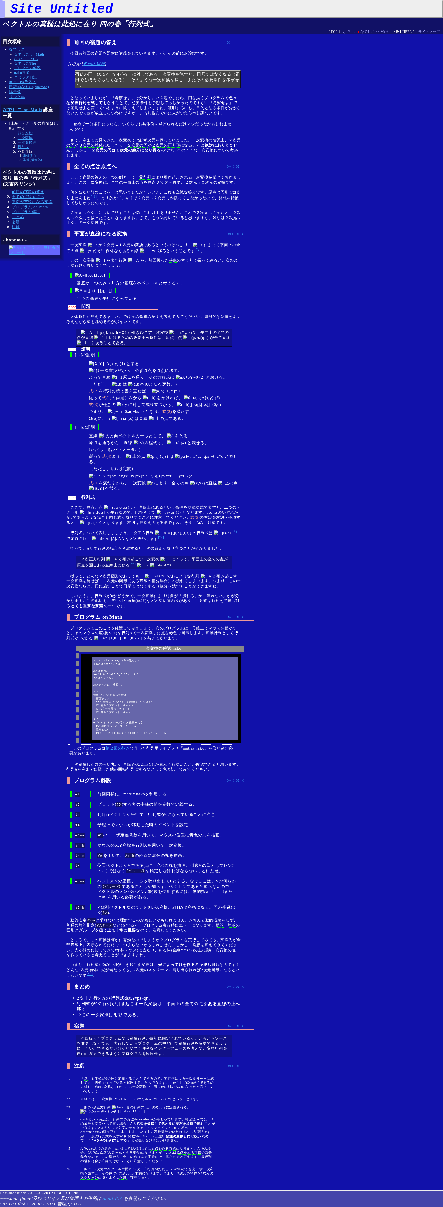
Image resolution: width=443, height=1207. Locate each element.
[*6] (90, 974)
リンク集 (17, 97)
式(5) (195, 517)
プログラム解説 (27, 68)
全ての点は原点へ (28, 197)
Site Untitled (61, 9)
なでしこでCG (26, 59)
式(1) (107, 398)
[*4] (161, 537)
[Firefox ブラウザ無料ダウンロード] (34, 253)
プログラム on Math (30, 207)
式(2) (93, 391)
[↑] (237, 233)
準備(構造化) (32, 160)
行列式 (23, 147)
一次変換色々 (29, 142)
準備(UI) (29, 156)
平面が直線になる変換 (32, 202)
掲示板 (15, 92)
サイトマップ (429, 32)
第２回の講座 (118, 748)
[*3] (235, 531)
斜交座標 (25, 133)
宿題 (16, 222)
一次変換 (25, 138)
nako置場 (21, 73)
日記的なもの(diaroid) (29, 87)
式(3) (93, 404)
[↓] (228, 42)
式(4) (107, 456)
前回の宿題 (94, 63)
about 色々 (113, 1198)
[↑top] (230, 166)
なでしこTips (25, 63)
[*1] (94, 197)
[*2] (198, 249)
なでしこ (350, 32)
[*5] (133, 564)
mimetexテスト (22, 82)
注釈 (16, 227)
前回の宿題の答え (28, 192)
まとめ (18, 217)
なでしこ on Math (374, 32)
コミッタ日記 (25, 77)
